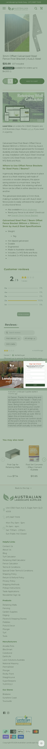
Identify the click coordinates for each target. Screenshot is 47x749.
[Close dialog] (46, 361)
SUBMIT (35, 385)
